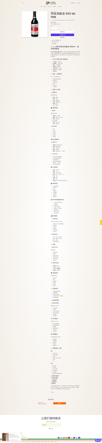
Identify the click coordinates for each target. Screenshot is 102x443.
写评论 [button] (59, 403)
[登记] (59, 425)
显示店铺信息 (54, 43)
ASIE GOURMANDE (27, 441)
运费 (54, 24)
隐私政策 (32, 441)
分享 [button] (52, 392)
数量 (51, 25)
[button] (23, 3)
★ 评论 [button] (101, 222)
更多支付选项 (62, 37)
